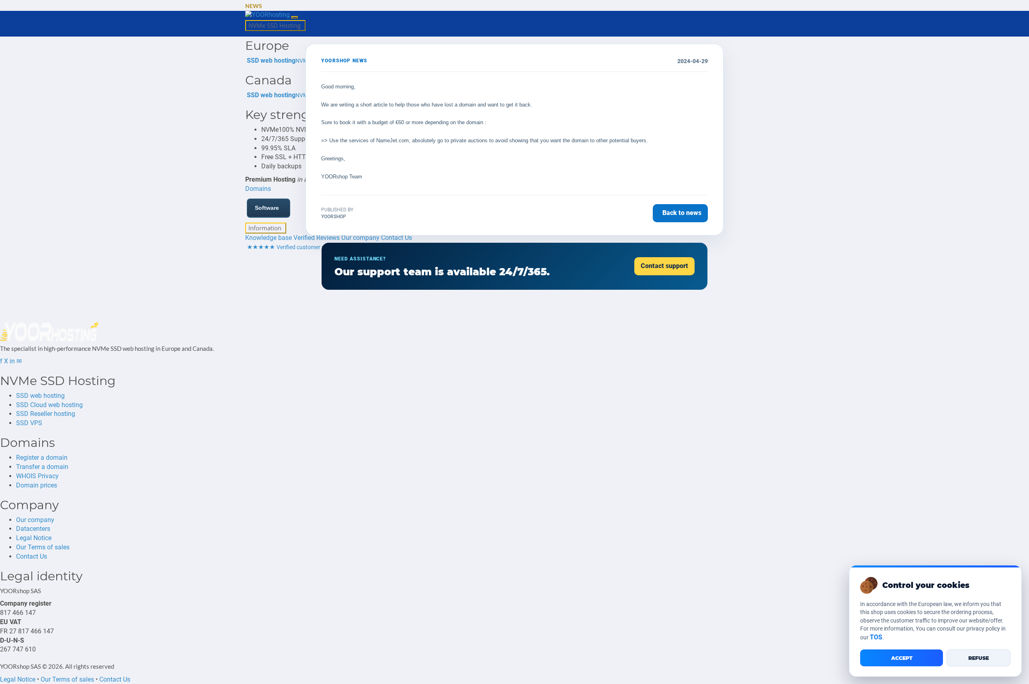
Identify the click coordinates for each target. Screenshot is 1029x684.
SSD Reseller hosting (45, 414)
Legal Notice (33, 538)
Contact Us (31, 556)
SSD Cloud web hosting (49, 405)
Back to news (681, 213)
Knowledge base (268, 238)
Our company (35, 520)
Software (267, 208)
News (253, 5)
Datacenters (33, 528)
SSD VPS (29, 423)
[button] (267, 6)
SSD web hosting (40, 395)
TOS (876, 637)
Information (265, 228)
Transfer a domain (42, 467)
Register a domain (42, 457)
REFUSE (978, 658)
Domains (258, 189)
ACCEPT (901, 658)
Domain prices (36, 485)
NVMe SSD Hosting (275, 25)
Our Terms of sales (43, 547)
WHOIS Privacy (37, 476)
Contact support (664, 266)
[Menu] (294, 17)
